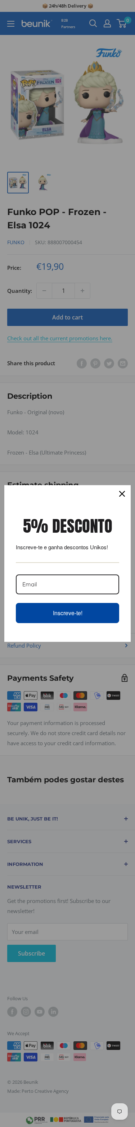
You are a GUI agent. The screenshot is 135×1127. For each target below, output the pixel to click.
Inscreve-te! (67, 613)
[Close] (122, 493)
